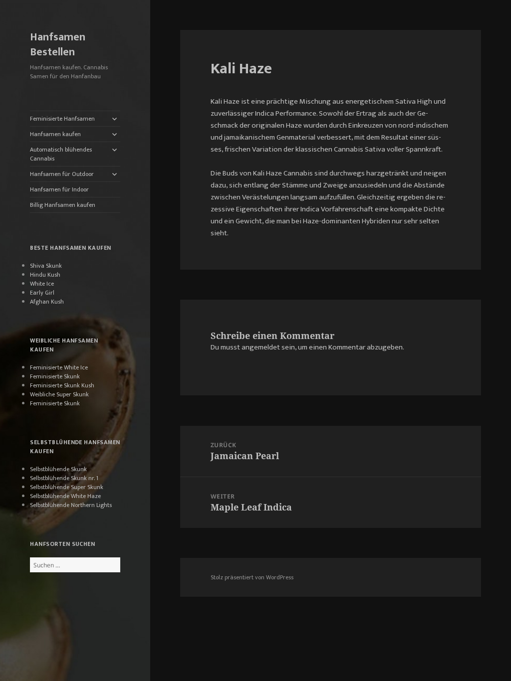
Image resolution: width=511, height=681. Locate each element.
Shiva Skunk (46, 266)
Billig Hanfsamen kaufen (62, 205)
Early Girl (42, 293)
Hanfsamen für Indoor (59, 189)
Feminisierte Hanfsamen (62, 119)
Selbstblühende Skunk (58, 469)
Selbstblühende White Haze (65, 496)
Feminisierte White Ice (59, 367)
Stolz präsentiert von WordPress (252, 577)
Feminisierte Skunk (55, 376)
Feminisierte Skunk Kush (62, 385)
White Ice (42, 284)
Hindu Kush (45, 275)
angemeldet (261, 347)
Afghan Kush (47, 302)
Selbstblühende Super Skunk (66, 487)
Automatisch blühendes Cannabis (61, 154)
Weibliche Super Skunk (59, 394)
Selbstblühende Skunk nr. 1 (64, 478)
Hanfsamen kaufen (55, 134)
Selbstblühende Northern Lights (71, 505)
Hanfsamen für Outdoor (62, 174)
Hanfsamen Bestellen (57, 44)
